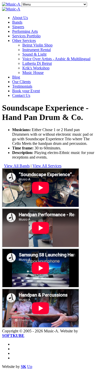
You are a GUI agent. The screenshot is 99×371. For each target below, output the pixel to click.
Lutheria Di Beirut (37, 63)
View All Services (46, 166)
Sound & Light (34, 54)
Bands (17, 22)
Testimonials (22, 86)
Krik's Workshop (36, 68)
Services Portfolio (26, 36)
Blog (16, 77)
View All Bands (17, 166)
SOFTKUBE (13, 335)
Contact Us (21, 95)
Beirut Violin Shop (37, 45)
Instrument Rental (36, 50)
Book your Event (26, 91)
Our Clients (21, 82)
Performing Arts (25, 31)
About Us (20, 18)
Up (29, 366)
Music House (33, 72)
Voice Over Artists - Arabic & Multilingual (56, 59)
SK (23, 366)
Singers (18, 27)
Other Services (24, 40)
